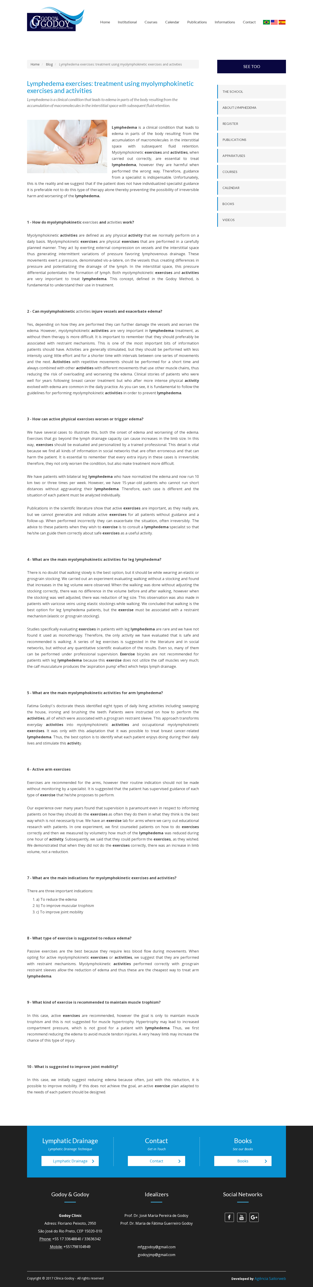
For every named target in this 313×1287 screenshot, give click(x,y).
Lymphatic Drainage (75, 1161)
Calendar (172, 22)
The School (232, 91)
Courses (151, 22)
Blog (49, 64)
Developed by (258, 1278)
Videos (228, 220)
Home (105, 22)
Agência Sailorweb (270, 1278)
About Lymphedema (239, 108)
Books (228, 204)
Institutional (127, 22)
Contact (249, 22)
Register (230, 124)
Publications (197, 22)
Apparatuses (233, 156)
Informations (225, 22)
